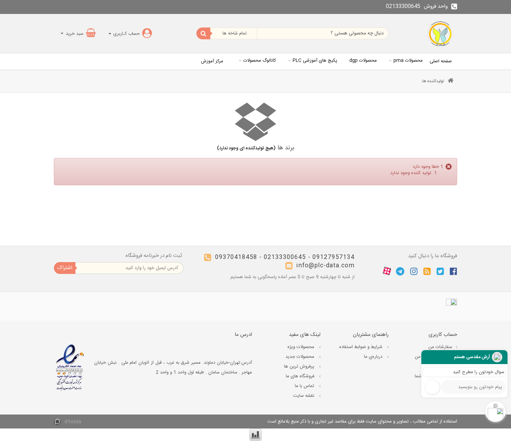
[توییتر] (440, 271)
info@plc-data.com (325, 265)
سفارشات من (440, 347)
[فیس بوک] (453, 271)
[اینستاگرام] (413, 271)
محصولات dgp (363, 60)
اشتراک (64, 267)
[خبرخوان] (427, 271)
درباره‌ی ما (374, 357)
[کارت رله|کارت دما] (441, 33)
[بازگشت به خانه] (450, 81)
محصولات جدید (300, 357)
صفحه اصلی (441, 61)
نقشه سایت (304, 396)
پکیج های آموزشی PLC (315, 60)
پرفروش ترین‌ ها (300, 366)
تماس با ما (305, 386)
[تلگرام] (400, 271)
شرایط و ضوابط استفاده (361, 347)
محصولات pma (408, 60)
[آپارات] (387, 271)
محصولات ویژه (301, 347)
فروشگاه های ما (301, 376)
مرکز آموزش (212, 61)
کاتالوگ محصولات (259, 60)
